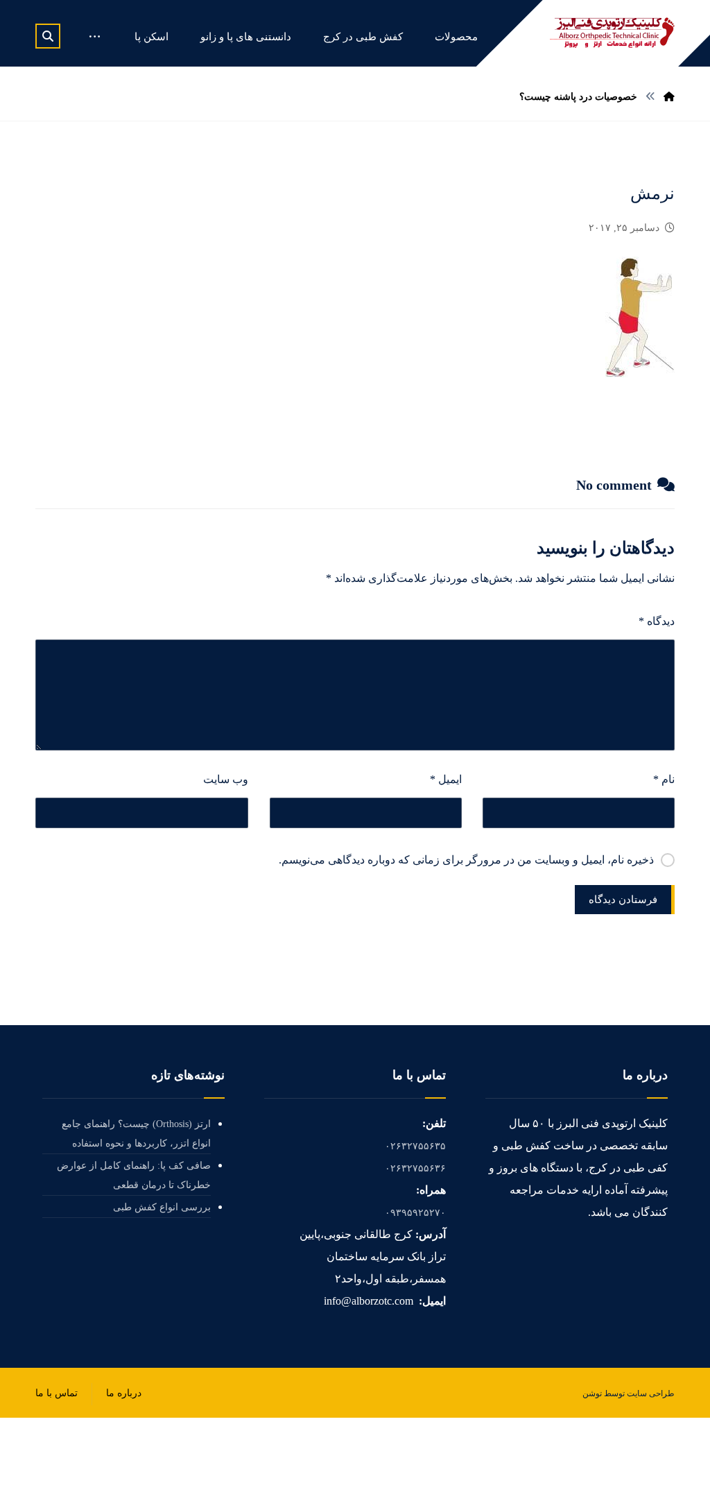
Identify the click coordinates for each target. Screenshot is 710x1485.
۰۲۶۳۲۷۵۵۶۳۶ (415, 1168)
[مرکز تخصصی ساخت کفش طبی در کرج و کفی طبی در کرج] (612, 32)
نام (664, 779)
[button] (47, 36)
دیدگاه (657, 621)
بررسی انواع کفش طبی (162, 1207)
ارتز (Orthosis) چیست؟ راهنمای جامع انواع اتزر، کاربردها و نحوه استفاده (136, 1134)
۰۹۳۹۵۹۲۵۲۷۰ (415, 1213)
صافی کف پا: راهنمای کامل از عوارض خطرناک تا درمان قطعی (134, 1175)
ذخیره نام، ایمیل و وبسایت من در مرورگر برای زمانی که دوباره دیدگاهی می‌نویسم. (466, 860)
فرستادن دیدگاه (623, 899)
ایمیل (445, 779)
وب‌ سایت (225, 779)
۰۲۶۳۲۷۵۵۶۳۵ (415, 1146)
